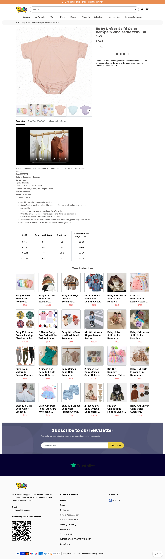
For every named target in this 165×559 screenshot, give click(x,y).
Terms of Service (67, 534)
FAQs (62, 505)
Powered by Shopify (95, 554)
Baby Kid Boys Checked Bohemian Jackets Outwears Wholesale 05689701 (69, 298)
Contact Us (64, 510)
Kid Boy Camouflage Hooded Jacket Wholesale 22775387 (115, 408)
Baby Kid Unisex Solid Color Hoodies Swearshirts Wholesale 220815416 (139, 335)
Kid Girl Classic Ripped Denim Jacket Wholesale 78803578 (93, 335)
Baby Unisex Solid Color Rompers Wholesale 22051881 (40, 23)
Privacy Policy (66, 529)
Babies (73, 17)
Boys (62, 17)
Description (20, 121)
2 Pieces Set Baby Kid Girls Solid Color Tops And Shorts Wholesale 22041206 (48, 372)
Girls (52, 17)
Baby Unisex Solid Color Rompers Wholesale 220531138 (68, 372)
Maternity (86, 17)
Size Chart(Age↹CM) (37, 121)
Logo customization (133, 17)
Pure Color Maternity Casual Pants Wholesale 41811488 (23, 372)
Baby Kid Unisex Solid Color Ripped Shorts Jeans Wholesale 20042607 (70, 408)
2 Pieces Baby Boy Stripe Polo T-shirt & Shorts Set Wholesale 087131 (48, 335)
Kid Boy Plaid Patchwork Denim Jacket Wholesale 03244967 (92, 298)
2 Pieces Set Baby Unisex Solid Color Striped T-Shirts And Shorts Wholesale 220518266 (93, 408)
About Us (64, 500)
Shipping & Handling (68, 524)
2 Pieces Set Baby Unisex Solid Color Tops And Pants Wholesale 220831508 (93, 372)
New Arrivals (39, 17)
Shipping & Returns (57, 121)
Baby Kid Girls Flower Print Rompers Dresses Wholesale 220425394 (138, 372)
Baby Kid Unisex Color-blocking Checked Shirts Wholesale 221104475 (25, 335)
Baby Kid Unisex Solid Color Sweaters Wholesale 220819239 (139, 408)
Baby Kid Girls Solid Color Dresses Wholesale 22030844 (24, 408)
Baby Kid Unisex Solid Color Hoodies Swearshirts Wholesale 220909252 (116, 298)
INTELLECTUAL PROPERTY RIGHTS (75, 539)
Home (18, 23)
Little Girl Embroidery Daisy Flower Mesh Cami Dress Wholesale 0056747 (137, 298)
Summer (26, 17)
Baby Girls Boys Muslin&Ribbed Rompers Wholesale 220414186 (70, 335)
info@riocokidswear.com (21, 510)
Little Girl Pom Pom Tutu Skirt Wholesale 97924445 (47, 408)
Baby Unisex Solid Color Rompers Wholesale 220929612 (114, 335)
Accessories (114, 17)
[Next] (89, 110)
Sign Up (114, 445)
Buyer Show (65, 544)
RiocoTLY (99, 36)
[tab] (22, 122)
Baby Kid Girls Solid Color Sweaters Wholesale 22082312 (47, 298)
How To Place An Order (69, 515)
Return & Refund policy (69, 520)
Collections (98, 17)
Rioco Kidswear (82, 554)
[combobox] (81, 9)
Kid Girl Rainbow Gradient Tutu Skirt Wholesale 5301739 (116, 372)
